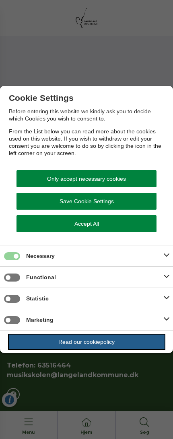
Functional (41, 277)
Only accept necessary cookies (86, 179)
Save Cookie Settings (87, 201)
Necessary (40, 256)
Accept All (86, 224)
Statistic (37, 298)
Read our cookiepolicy (86, 342)
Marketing (40, 319)
